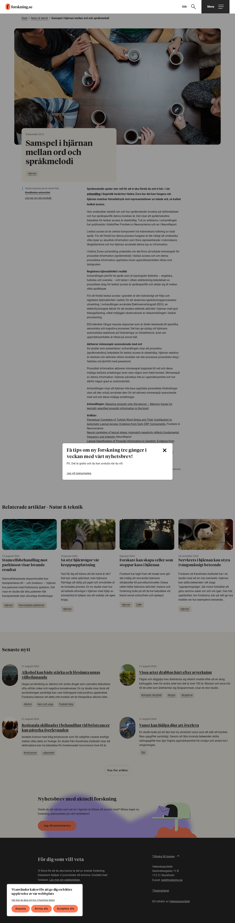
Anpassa (20, 908)
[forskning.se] (16, 6)
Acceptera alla (65, 908)
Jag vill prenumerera (79, 473)
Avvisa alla (41, 908)
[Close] (164, 450)
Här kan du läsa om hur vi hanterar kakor (33, 900)
